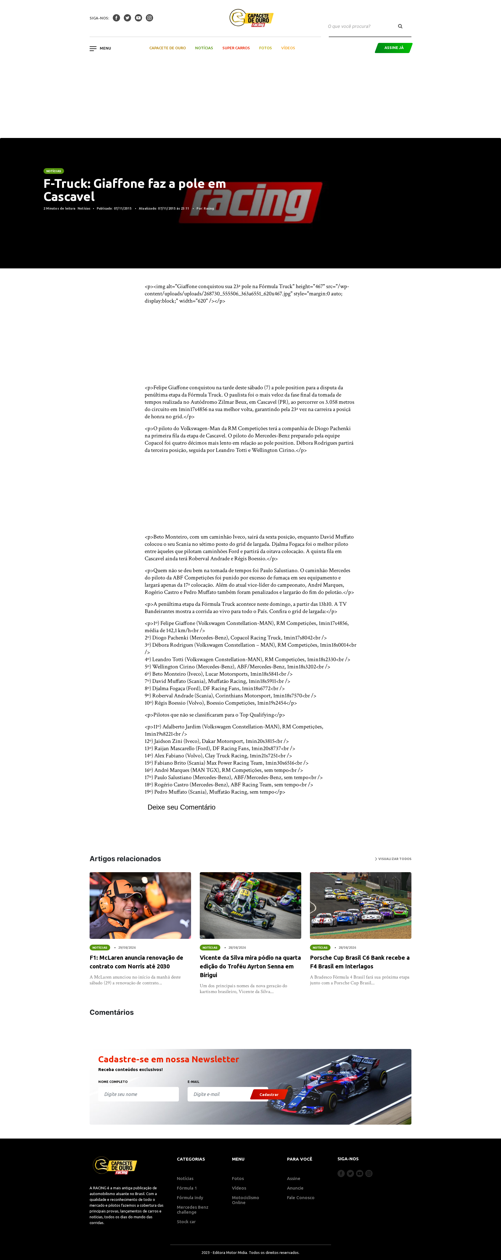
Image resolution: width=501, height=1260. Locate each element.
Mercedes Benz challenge (192, 1209)
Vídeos (288, 48)
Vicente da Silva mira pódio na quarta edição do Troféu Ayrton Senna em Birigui (250, 966)
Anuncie (295, 1188)
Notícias (204, 48)
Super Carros (236, 48)
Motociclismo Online (245, 1200)
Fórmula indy (190, 1197)
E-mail (193, 1081)
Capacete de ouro (167, 48)
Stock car (186, 1221)
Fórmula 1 (187, 1188)
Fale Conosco (301, 1197)
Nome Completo (113, 1081)
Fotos (265, 48)
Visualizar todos (394, 859)
